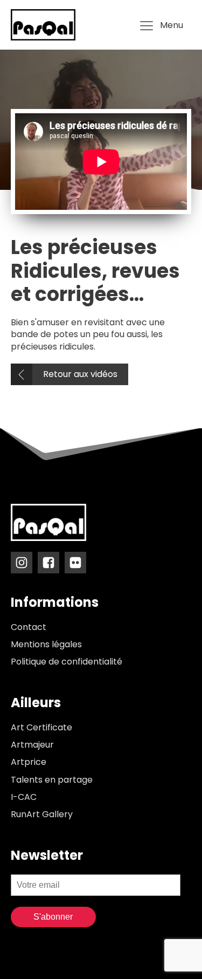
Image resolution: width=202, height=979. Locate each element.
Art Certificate (41, 728)
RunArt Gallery (42, 814)
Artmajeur (32, 745)
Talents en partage (52, 780)
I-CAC (24, 797)
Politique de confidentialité (66, 662)
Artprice (28, 762)
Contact (28, 627)
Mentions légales (46, 645)
